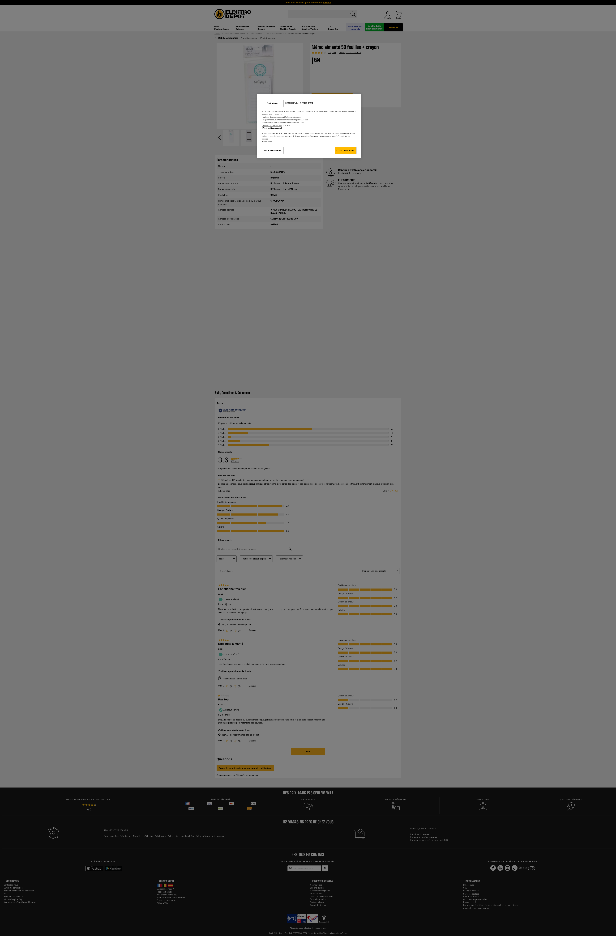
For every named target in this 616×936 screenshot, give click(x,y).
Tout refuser (272, 103)
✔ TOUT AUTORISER (345, 150)
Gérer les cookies (272, 150)
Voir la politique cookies (272, 128)
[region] (309, 126)
